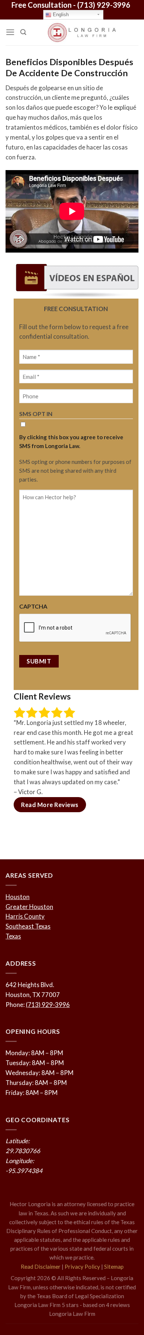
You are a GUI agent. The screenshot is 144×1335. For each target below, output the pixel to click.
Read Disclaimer (41, 1266)
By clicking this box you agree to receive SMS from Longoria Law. (71, 441)
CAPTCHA (33, 606)
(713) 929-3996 (103, 4)
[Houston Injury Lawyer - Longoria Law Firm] (82, 32)
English (60, 14)
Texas (13, 936)
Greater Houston (29, 906)
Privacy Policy (82, 1266)
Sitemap (114, 1266)
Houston (18, 897)
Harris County (25, 916)
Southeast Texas (28, 926)
